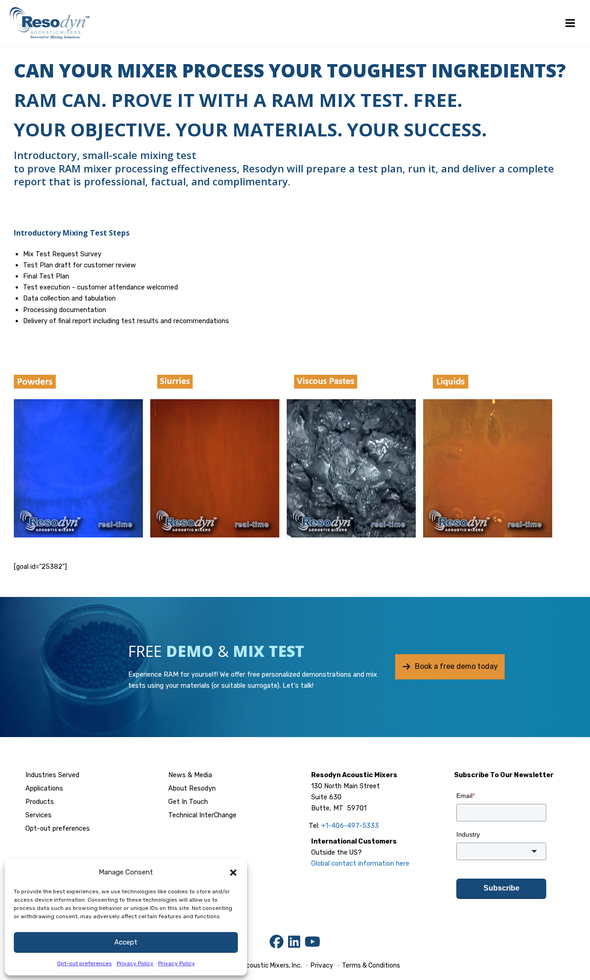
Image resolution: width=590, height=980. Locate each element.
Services (38, 815)
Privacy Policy (135, 963)
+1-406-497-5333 (350, 825)
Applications (44, 788)
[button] (233, 872)
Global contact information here (360, 863)
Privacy (322, 965)
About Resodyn (192, 788)
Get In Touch (188, 801)
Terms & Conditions (370, 965)
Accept (125, 942)
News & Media (190, 775)
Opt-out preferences (84, 963)
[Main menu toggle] (570, 23)
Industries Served (52, 775)
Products (39, 801)
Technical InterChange (202, 815)
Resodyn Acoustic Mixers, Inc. (258, 965)
